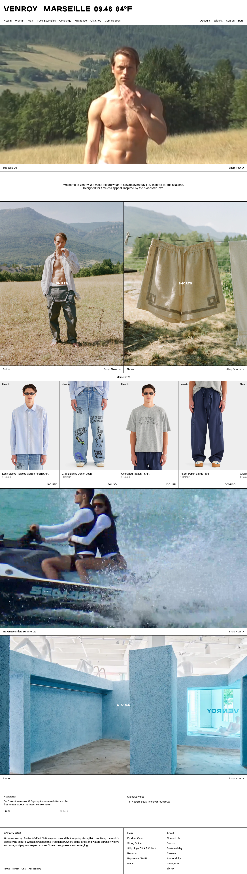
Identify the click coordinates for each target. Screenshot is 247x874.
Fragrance (81, 20)
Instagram (173, 863)
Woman (19, 20)
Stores (170, 843)
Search (230, 20)
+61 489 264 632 (137, 801)
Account (205, 20)
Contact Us (173, 838)
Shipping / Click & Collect (141, 848)
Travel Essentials (46, 20)
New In (8, 20)
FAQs (130, 863)
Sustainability (174, 848)
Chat (24, 868)
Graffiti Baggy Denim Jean (77, 473)
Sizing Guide (134, 843)
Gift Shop (95, 20)
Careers (171, 853)
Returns (132, 853)
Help (130, 833)
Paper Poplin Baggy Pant (194, 473)
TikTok (170, 868)
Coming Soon (112, 20)
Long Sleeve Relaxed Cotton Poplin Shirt (25, 473)
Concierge (65, 20)
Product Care (135, 838)
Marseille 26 (124, 377)
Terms (7, 868)
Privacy (15, 868)
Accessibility (35, 868)
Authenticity (174, 858)
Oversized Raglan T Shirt (135, 473)
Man (30, 20)
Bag (240, 20)
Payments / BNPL (137, 858)
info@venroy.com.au (159, 801)
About (170, 833)
